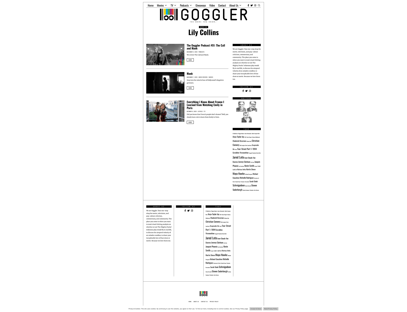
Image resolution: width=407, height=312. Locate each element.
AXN (245, 137)
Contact (222, 5)
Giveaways (201, 5)
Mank (190, 73)
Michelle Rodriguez (247, 177)
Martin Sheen (251, 169)
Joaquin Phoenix (211, 246)
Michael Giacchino (216, 259)
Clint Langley (242, 145)
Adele (253, 133)
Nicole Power (237, 182)
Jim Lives (252, 162)
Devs (236, 149)
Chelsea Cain (248, 141)
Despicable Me (214, 226)
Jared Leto (238, 157)
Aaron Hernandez (248, 133)
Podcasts (184, 5)
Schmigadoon (239, 185)
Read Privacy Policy (270, 309)
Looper (255, 166)
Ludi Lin (235, 169)
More (190, 60)
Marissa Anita (241, 169)
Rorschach (247, 182)
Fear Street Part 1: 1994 (247, 149)
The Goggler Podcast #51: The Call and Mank (206, 46)
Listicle (200, 111)
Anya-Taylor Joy (238, 136)
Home (151, 5)
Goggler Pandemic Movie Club (255, 153)
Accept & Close (256, 309)
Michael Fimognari (248, 174)
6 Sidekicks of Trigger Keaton (238, 133)
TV (172, 5)
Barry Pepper (249, 137)
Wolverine (252, 190)
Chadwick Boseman (239, 140)
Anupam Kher (257, 133)
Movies (160, 5)
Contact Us (204, 301)
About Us (233, 5)
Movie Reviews (203, 77)
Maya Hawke (239, 173)
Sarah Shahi (253, 181)
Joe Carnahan (241, 166)
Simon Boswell (248, 186)
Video (212, 5)
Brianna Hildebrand (256, 137)
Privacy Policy (214, 301)
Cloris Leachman (248, 145)
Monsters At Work (217, 263)
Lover (259, 166)
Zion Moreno (256, 190)
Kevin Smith (249, 165)
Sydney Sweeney (246, 190)
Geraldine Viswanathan (240, 152)
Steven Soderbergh (220, 271)
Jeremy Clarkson (244, 161)
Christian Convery (213, 221)
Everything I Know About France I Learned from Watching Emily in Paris (205, 105)
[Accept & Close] (404, 309)
